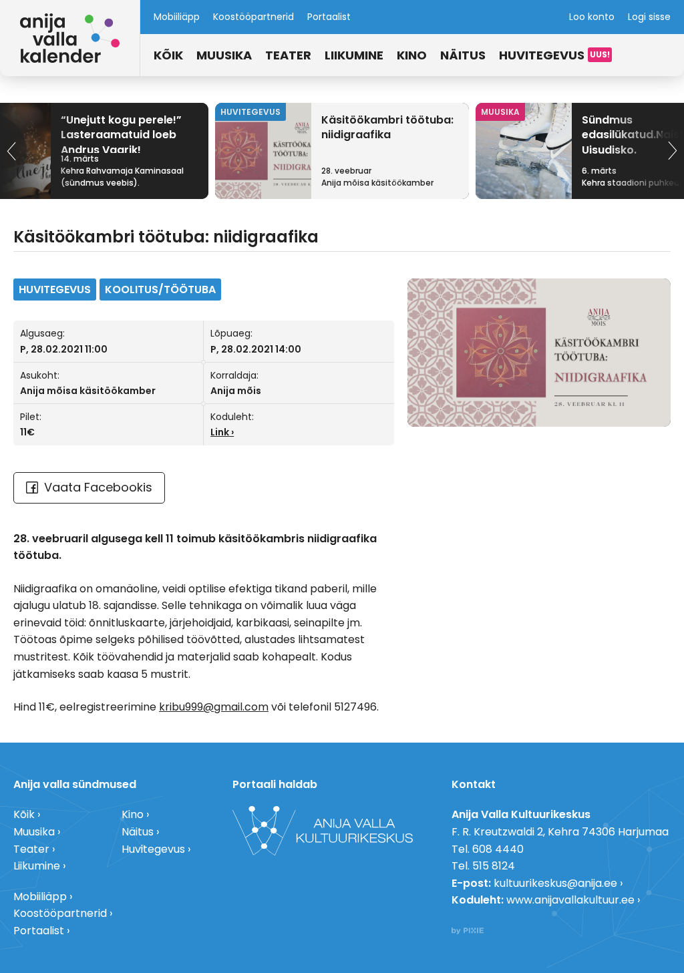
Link (219, 432)
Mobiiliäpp (177, 16)
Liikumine (354, 55)
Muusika (224, 55)
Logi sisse (649, 16)
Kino (412, 55)
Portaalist (329, 16)
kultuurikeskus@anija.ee (555, 883)
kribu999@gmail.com (214, 707)
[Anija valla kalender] (70, 38)
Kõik (168, 55)
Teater (288, 55)
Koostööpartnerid (253, 16)
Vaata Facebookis (98, 487)
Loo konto (592, 16)
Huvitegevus (541, 55)
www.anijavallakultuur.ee (570, 900)
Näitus (463, 55)
